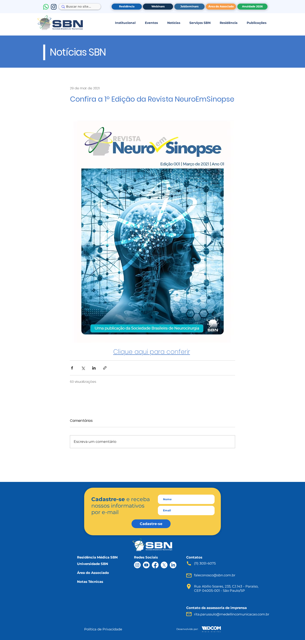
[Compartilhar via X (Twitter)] (83, 368)
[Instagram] (137, 565)
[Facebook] (155, 565)
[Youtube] (146, 565)
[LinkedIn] (173, 565)
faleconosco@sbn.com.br (214, 575)
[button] (125, 22)
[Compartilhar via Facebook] (72, 368)
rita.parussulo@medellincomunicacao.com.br (231, 614)
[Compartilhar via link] (105, 368)
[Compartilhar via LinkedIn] (94, 368)
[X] (164, 565)
